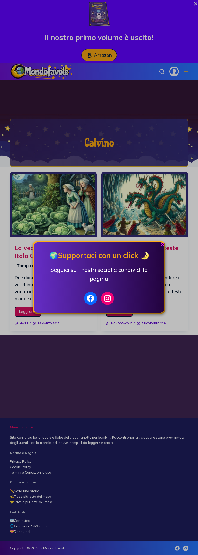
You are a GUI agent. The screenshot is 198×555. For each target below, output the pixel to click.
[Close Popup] (162, 245)
